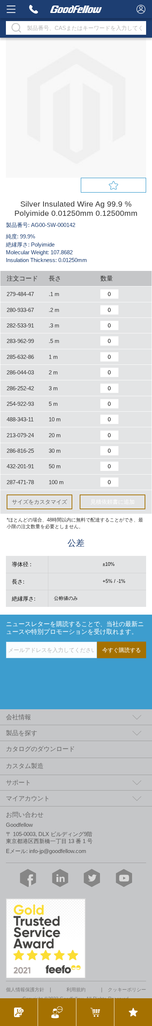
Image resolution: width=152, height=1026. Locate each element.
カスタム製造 (25, 766)
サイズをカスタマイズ (39, 502)
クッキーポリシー (127, 990)
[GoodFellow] (76, 9)
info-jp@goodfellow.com (57, 851)
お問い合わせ (25, 814)
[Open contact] (57, 1012)
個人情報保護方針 (25, 990)
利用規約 (76, 990)
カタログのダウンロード (40, 748)
